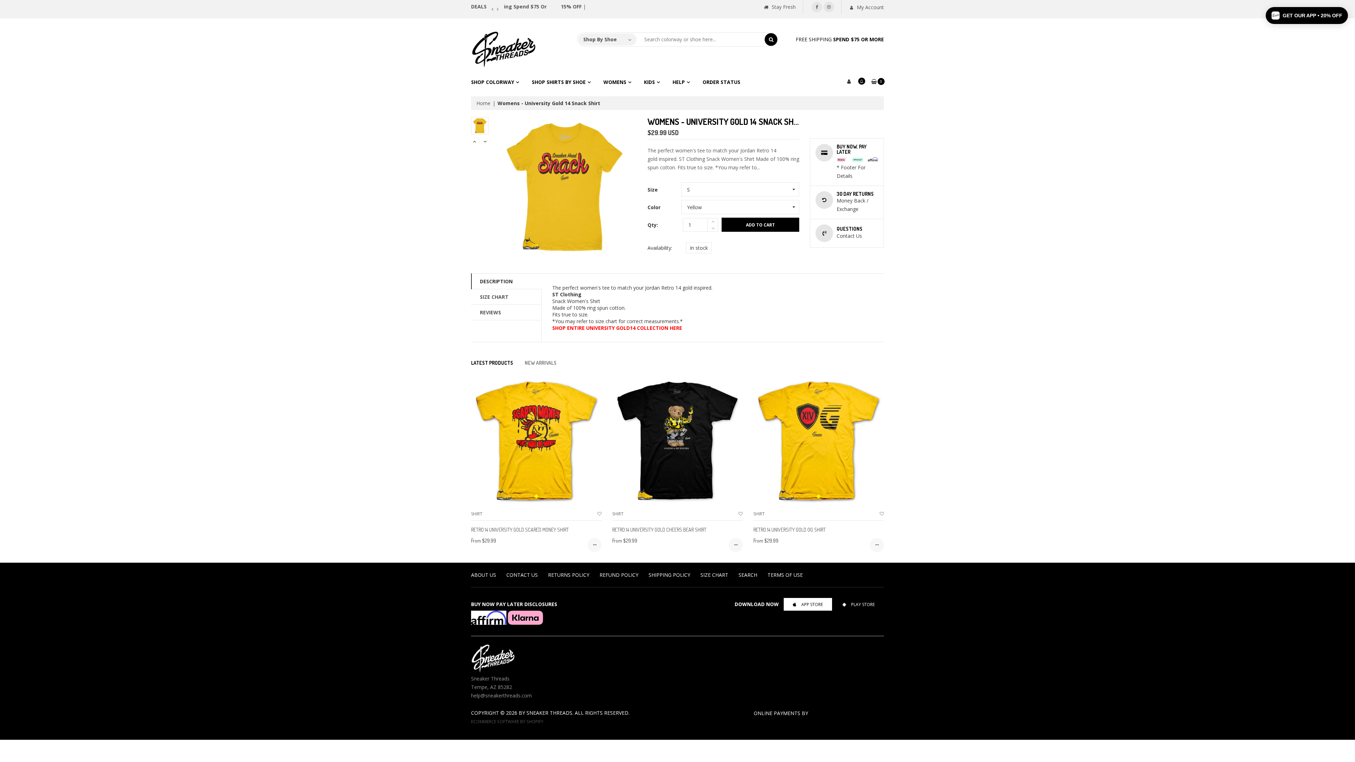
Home (483, 103)
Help (679, 82)
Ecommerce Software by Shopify (507, 721)
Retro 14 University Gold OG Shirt (789, 530)
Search (748, 575)
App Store (812, 604)
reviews (490, 312)
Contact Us (522, 575)
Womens (614, 82)
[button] (1307, 15)
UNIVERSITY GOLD (608, 328)
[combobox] (700, 39)
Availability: (660, 247)
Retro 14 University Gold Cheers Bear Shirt (659, 530)
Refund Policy (619, 575)
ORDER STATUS (721, 82)
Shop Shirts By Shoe (559, 82)
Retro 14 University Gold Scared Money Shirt (520, 530)
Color (654, 207)
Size (653, 189)
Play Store (863, 604)
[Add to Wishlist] (599, 514)
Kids (649, 82)
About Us (483, 575)
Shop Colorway (492, 82)
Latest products (492, 363)
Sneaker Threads (549, 712)
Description (496, 281)
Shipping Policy (669, 575)
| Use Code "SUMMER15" (544, 6)
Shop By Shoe (600, 39)
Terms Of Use (785, 575)
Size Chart (494, 297)
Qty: (653, 225)
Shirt (476, 514)
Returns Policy (568, 575)
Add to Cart (760, 225)
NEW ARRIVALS (540, 363)
